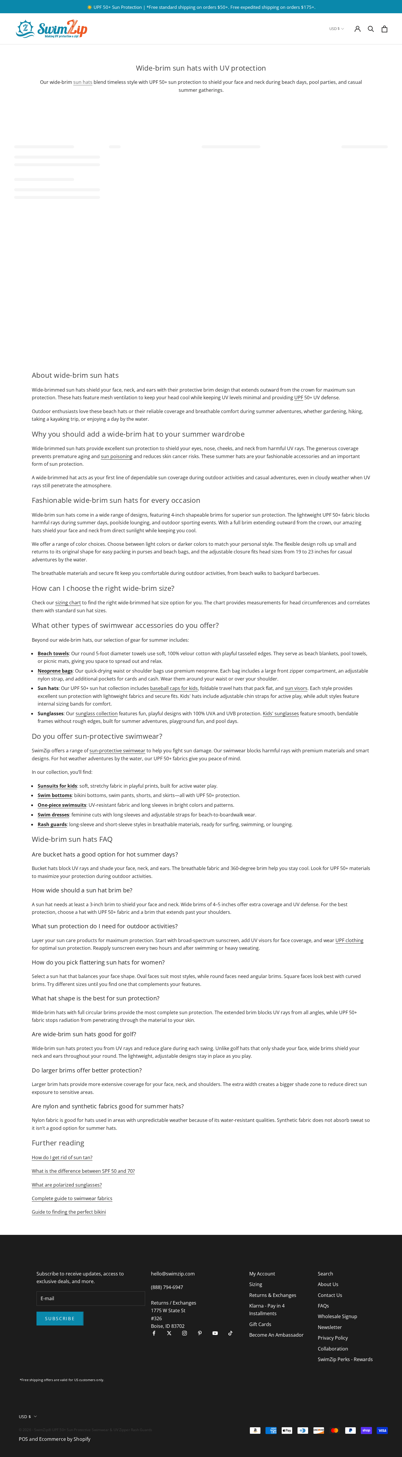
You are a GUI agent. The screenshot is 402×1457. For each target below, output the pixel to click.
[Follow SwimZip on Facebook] (154, 1333)
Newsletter (330, 1327)
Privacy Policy (333, 1338)
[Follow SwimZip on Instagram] (184, 1333)
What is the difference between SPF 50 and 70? (83, 1171)
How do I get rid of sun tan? (62, 1157)
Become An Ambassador (276, 1335)
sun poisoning (116, 456)
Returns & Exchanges (272, 1295)
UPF (298, 397)
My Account (262, 1273)
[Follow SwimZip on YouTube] (215, 1333)
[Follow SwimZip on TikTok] (230, 1333)
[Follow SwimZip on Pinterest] (200, 1333)
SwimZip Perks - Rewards (345, 1359)
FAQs (323, 1306)
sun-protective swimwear (117, 750)
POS (23, 1439)
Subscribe (60, 1318)
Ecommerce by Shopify (64, 1439)
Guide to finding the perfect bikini (69, 1212)
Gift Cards (260, 1324)
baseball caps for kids (174, 688)
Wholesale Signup (337, 1316)
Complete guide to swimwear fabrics (72, 1198)
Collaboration (333, 1348)
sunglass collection (97, 713)
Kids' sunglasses (281, 713)
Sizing (255, 1284)
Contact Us (330, 1295)
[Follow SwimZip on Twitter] (169, 1333)
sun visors (296, 688)
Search (325, 1273)
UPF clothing (349, 940)
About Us (328, 1284)
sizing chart (68, 602)
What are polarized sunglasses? (67, 1185)
